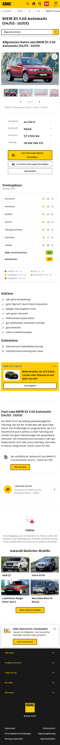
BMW (19, 11)
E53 (38, 11)
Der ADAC (9, 683)
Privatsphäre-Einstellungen (18, 733)
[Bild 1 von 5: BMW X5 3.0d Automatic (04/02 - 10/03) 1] (11, 93)
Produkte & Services (13, 663)
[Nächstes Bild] (39, 102)
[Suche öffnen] (27, 3)
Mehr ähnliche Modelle (30, 610)
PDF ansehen (20, 467)
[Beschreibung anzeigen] (52, 199)
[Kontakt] (39, 4)
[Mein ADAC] (34, 4)
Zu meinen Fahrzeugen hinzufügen (32, 164)
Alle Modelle (30, 171)
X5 (29, 11)
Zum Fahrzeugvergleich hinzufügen (32, 155)
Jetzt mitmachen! (25, 642)
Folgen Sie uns (11, 673)
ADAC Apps (9, 653)
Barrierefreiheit (48, 739)
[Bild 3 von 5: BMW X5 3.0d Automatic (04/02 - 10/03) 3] (41, 93)
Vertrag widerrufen (14, 739)
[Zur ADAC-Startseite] (6, 3)
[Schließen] (54, 629)
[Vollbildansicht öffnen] (55, 57)
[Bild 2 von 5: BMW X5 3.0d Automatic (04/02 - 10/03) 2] (26, 93)
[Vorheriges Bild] (20, 102)
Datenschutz (49, 728)
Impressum (10, 728)
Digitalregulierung (46, 733)
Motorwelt (9, 693)
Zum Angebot (30, 385)
